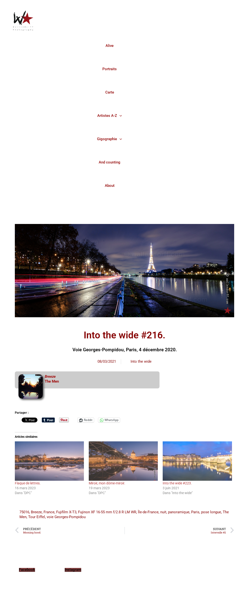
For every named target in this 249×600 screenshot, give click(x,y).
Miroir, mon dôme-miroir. (107, 483)
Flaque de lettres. (28, 483)
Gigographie (107, 139)
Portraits (109, 69)
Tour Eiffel (36, 517)
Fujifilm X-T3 (66, 512)
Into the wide (141, 361)
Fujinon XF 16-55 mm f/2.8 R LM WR (107, 512)
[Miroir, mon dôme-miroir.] (123, 461)
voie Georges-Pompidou (66, 517)
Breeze (36, 512)
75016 (24, 512)
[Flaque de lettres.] (49, 461)
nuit (163, 512)
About (110, 185)
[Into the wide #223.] (197, 461)
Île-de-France (148, 512)
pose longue (211, 512)
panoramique (178, 512)
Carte (109, 92)
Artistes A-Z (107, 115)
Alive (110, 45)
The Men (52, 381)
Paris (195, 512)
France (49, 512)
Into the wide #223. (177, 483)
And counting (109, 162)
